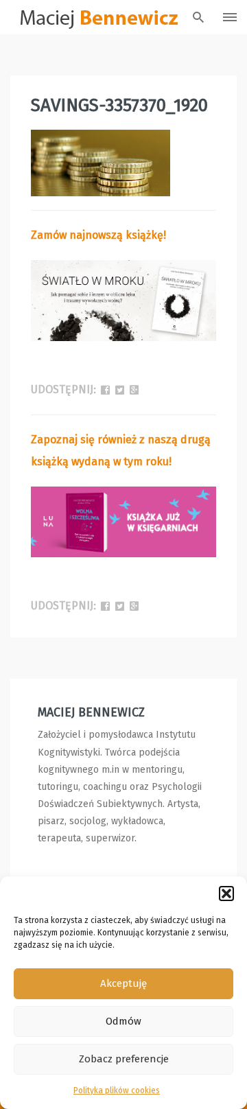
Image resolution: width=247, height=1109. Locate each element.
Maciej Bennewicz (91, 712)
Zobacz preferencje (124, 1059)
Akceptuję (123, 983)
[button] (226, 893)
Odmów (123, 1021)
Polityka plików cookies (116, 1090)
